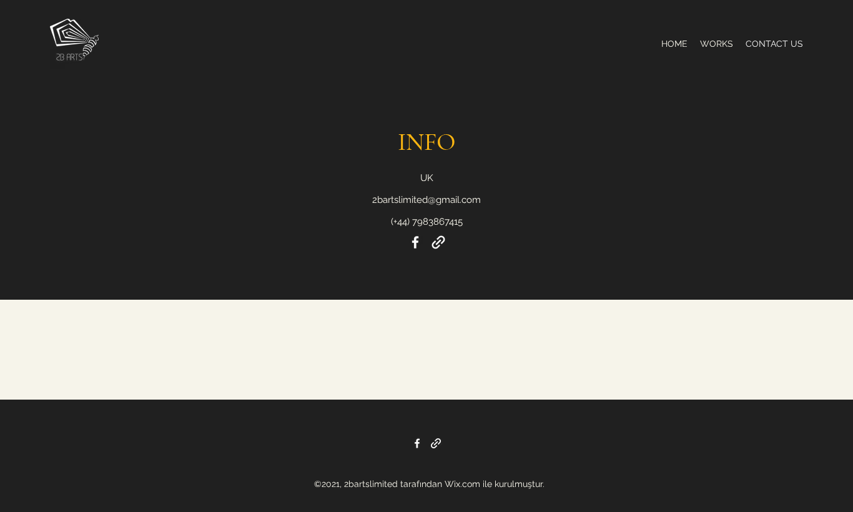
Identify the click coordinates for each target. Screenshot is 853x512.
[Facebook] (415, 242)
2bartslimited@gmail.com (426, 199)
